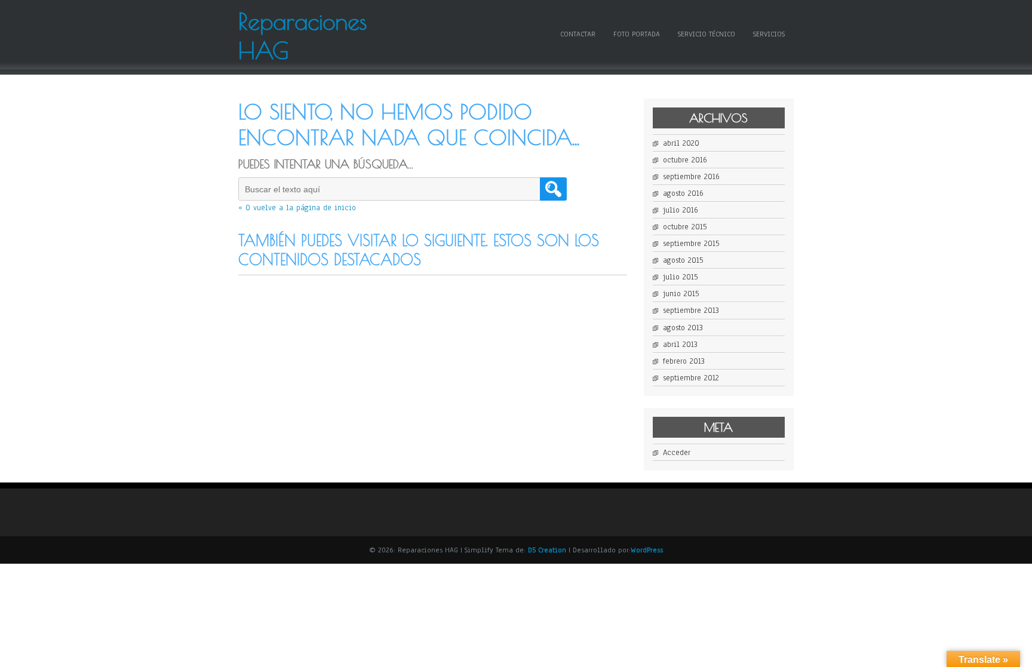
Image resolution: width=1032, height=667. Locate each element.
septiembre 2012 (691, 378)
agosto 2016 (683, 193)
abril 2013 (680, 344)
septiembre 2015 (691, 243)
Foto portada (636, 34)
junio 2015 (681, 293)
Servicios (769, 34)
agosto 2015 (683, 260)
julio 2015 (680, 277)
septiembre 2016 (691, 176)
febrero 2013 (684, 361)
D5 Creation (547, 550)
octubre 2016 (685, 160)
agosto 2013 (683, 327)
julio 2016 (680, 210)
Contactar (577, 34)
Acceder (676, 452)
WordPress (647, 550)
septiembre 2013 (691, 310)
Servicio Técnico (706, 34)
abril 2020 (681, 143)
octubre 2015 (685, 227)
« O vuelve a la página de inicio (297, 207)
